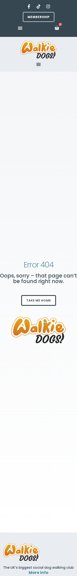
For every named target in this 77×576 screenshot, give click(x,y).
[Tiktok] (38, 6)
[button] (20, 28)
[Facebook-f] (29, 6)
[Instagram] (48, 6)
